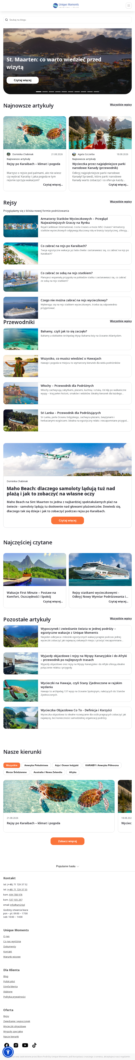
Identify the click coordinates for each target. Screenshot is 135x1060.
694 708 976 (15, 894)
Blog (5, 976)
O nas (6, 936)
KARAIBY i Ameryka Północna (102, 765)
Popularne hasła (65, 866)
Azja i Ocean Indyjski (67, 765)
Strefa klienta (10, 986)
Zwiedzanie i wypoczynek (16, 1021)
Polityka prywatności (14, 996)
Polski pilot (9, 981)
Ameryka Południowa (36, 765)
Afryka (72, 772)
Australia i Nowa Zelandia (48, 772)
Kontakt (7, 951)
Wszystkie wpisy (121, 104)
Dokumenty (9, 946)
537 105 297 (15, 899)
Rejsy (6, 1016)
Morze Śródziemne (16, 772)
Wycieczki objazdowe (14, 1026)
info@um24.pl (17, 904)
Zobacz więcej (67, 841)
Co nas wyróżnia (12, 941)
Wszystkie (11, 765)
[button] (8, 1052)
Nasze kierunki (11, 1036)
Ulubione (8, 991)
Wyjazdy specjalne (13, 1031)
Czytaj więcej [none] (22, 80)
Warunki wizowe (12, 956)
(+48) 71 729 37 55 (17, 889)
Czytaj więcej (67, 520)
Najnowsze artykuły (18, 159)
